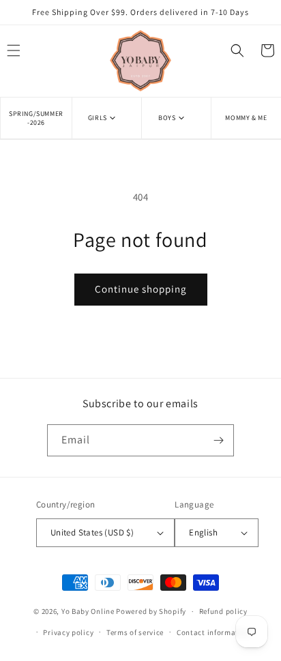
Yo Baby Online (88, 611)
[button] (107, 117)
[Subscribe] (218, 440)
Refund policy (223, 611)
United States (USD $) (92, 532)
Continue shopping (141, 288)
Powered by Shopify (151, 611)
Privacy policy (68, 632)
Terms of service (135, 632)
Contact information (213, 632)
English (203, 532)
